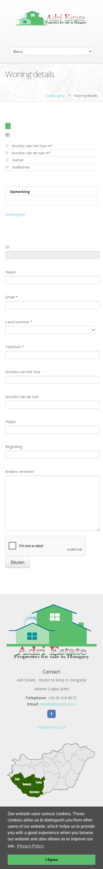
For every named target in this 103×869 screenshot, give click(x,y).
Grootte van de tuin (22, 396)
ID (7, 247)
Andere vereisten (19, 471)
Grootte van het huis (22, 371)
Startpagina (55, 95)
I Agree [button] (51, 859)
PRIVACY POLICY (51, 727)
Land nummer (18, 321)
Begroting (13, 446)
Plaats (10, 421)
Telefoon (14, 346)
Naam (10, 272)
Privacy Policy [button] (30, 846)
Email (11, 296)
